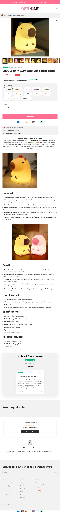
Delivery (22, 498)
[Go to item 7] (38, 61)
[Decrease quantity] (5, 108)
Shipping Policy (6, 492)
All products (23, 483)
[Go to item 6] (33, 61)
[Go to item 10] (55, 61)
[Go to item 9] (50, 61)
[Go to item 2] (10, 61)
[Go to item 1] (5, 61)
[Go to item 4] (21, 61)
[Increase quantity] (12, 108)
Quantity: (4, 104)
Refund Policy (6, 489)
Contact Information (7, 483)
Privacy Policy (6, 486)
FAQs (21, 492)
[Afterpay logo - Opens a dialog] (34, 80)
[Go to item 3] (16, 61)
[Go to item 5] (27, 61)
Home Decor (23, 489)
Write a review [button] (30, 432)
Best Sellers (23, 486)
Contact (22, 495)
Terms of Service (6, 495)
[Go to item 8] (44, 61)
